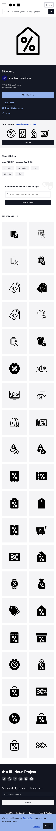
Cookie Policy (29, 818)
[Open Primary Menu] (4, 5)
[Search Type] (6, 11)
